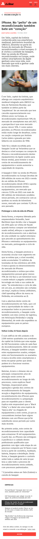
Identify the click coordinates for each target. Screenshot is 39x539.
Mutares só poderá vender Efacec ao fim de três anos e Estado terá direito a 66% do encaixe (19, 510)
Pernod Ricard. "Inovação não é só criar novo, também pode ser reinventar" (18, 491)
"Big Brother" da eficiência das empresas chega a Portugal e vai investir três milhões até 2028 (19, 517)
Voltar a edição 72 (12, 15)
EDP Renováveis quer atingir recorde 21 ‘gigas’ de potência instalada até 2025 (18, 497)
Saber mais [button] (31, 529)
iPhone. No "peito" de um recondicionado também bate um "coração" (19, 503)
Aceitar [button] (19, 534)
